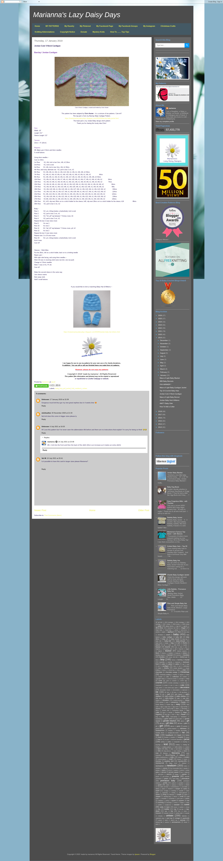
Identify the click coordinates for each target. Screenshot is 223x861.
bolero (185, 653)
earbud (161, 702)
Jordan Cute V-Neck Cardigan (171, 394)
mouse (179, 759)
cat (179, 666)
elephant (158, 708)
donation (165, 700)
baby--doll (158, 641)
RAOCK (181, 785)
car (159, 666)
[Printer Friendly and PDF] (41, 386)
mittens (182, 755)
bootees (186, 655)
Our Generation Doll (175, 768)
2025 (160, 318)
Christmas (184, 672)
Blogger (152, 854)
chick (178, 670)
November (164, 343)
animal (176, 630)
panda (185, 768)
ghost (182, 721)
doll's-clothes (169, 696)
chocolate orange (171, 672)
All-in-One (159, 628)
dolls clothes (181, 696)
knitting (178, 744)
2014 (160, 424)
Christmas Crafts (168, 26)
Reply (44, 406)
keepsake (177, 741)
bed (181, 647)
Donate (84, 32)
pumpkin (181, 783)
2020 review (185, 624)
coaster (160, 676)
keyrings (158, 744)
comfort (184, 676)
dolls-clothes (169, 698)
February (163, 372)
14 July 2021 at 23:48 (66, 442)
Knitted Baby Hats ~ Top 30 (177, 546)
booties (162, 657)
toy (172, 811)
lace (159, 749)
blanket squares (182, 651)
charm (164, 670)
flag (178, 714)
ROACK (170, 788)
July (162, 356)
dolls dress (159, 698)
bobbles (171, 653)
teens (175, 807)
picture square (173, 772)
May (162, 363)
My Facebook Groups (128, 26)
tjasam (137, 854)
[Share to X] (55, 385)
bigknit (160, 651)
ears (167, 702)
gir (156, 726)
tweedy (187, 813)
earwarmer (174, 702)
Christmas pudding (165, 674)
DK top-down (183, 692)
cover (160, 680)
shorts (158, 794)
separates (165, 792)
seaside (181, 790)
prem (166, 778)
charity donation (178, 668)
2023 (160, 325)
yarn (157, 824)
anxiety (158, 632)
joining (163, 741)
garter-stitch (178, 718)
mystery (158, 761)
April (162, 366)
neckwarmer (160, 766)
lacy (166, 749)
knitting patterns (166, 747)
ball (179, 643)
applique (170, 632)
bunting (180, 660)
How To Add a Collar (167, 407)
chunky (175, 674)
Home (37, 26)
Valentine (184, 816)
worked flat (159, 822)
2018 (160, 411)
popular (184, 774)
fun (163, 716)
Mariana (165, 753)
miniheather (46, 413)
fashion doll (165, 710)
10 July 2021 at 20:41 (55, 458)
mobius (180, 757)
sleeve (175, 796)
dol (163, 694)
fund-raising (174, 716)
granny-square (160, 728)
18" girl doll (159, 622)
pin (182, 772)
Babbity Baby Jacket (174, 517)
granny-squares (172, 728)
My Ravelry (69, 26)
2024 (160, 322)
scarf (157, 791)
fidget (185, 712)
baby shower (175, 639)
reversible (184, 786)
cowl (167, 680)
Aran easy (186, 632)
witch (166, 820)
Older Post (143, 510)
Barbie (185, 643)
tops (166, 811)
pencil (170, 770)
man (157, 753)
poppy (177, 774)
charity (166, 668)
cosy (187, 678)
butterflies (162, 662)
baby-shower (180, 641)
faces (157, 710)
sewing (173, 792)
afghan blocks (170, 626)
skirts (185, 794)
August (163, 353)
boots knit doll (173, 657)
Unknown (45, 399)
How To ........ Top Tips (119, 32)
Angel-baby (168, 630)
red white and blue (163, 786)
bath (169, 645)
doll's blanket (178, 694)
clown (187, 674)
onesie (165, 768)
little (159, 751)
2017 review (166, 624)
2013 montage (169, 622)
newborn (78, 388)
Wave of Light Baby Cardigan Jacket (173, 387)
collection (175, 677)
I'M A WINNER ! (165, 384)
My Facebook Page (104, 26)
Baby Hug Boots (173, 487)
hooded (166, 737)
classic (182, 674)
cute (182, 685)
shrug (164, 794)
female (170, 712)
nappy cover (173, 763)
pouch (157, 776)
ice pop (167, 739)
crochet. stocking (173, 683)
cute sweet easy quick (171, 687)
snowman (171, 798)
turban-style (179, 813)
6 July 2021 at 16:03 (57, 426)
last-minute (179, 749)
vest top (169, 818)
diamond (184, 690)
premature (185, 778)
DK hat (167, 692)
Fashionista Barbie (177, 710)
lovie (185, 751)
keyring (185, 741)
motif (171, 759)
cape (188, 664)
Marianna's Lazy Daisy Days (76, 15)
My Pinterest (85, 26)
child (184, 670)
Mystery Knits (99, 32)
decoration (184, 687)
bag (172, 643)
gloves (172, 726)
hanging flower (160, 732)
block (157, 653)
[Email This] (50, 385)
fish (173, 714)
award (168, 635)
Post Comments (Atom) (53, 515)
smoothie (163, 798)
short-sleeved (183, 792)
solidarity (160, 800)
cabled (170, 664)
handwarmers (160, 730)
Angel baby (159, 630)
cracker (174, 680)
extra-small (170, 708)
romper (177, 789)
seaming (173, 790)
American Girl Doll (172, 628)
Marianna (176, 753)
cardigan (165, 666)
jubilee (169, 741)
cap (183, 664)
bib (176, 649)
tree (179, 811)
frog (157, 716)
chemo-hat (171, 670)
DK (157, 692)
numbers (158, 768)
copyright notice (160, 678)
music (185, 759)
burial (187, 660)
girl (64, 388)
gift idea (169, 723)
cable (163, 664)
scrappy (166, 790)
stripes (182, 802)
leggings (187, 749)
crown (166, 685)
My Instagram (149, 26)
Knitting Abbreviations (44, 32)
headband (169, 735)
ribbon (163, 788)
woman (182, 820)
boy (61, 388)
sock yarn (180, 798)
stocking (161, 802)
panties (158, 770)
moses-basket (162, 759)
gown (178, 726)
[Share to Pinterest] (59, 385)
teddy (162, 807)
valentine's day (160, 818)
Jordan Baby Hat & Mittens (169, 400)
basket (158, 645)
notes (185, 766)
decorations (176, 690)
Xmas (185, 822)
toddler (166, 809)
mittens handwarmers (162, 757)
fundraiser (184, 716)
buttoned (177, 662)
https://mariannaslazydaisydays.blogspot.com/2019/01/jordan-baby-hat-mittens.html (92, 332)
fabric (177, 708)
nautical (184, 763)
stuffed (160, 804)
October (163, 347)
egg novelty (184, 706)
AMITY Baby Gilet (166, 403)
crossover (158, 685)
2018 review (176, 624)
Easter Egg (170, 704)
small (181, 796)
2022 (160, 328)
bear (176, 647)
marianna (51, 442)
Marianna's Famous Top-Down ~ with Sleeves (176, 533)
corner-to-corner (172, 678)
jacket (68, 388)
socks (187, 798)
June (162, 359)
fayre (164, 712)
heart (179, 735)
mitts (172, 757)
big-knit (181, 649)
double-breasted (177, 700)
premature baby (167, 781)
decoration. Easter (165, 690)
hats (157, 735)
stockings (169, 802)
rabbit (167, 785)
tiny (159, 809)
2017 (160, 414)
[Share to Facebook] (57, 385)
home (187, 735)
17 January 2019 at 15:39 (59, 399)
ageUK (185, 626)
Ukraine (160, 816)
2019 (160, 338)
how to (160, 739)
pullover (174, 783)
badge (166, 643)
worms (167, 822)
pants (164, 770)
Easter (183, 702)
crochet (159, 683)
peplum (176, 770)
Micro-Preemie (170, 755)
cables (177, 664)
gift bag (162, 723)
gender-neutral (169, 721)
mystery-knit (160, 763)
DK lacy (174, 692)
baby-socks (159, 643)
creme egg (183, 680)
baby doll (179, 637)
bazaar (158, 647)
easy (178, 704)
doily (157, 694)
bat (164, 645)
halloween (183, 728)
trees (185, 811)
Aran (179, 632)
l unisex (187, 747)
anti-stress (184, 630)
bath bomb (177, 645)
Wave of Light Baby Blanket (170, 378)
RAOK (187, 785)
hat (183, 732)
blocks (164, 653)
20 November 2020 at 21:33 (62, 413)
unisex (84, 388)
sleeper (158, 796)
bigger (187, 649)
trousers (158, 813)
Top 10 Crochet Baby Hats (169, 391)
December (164, 340)
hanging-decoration (173, 732)
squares (181, 800)
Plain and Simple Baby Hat (177, 603)
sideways (171, 794)
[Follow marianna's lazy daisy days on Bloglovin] (166, 464)
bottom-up (183, 657)
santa (185, 789)
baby (57, 388)
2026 (160, 315)
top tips (181, 809)
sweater (177, 805)
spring (167, 800)
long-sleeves (167, 751)
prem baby (176, 778)
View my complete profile (165, 121)
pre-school (166, 776)
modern (186, 757)
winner (160, 820)
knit (73, 388)
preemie (175, 776)
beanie (167, 647)
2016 (160, 418)
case (174, 666)
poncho (169, 774)
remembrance (175, 786)
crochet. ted (183, 683)
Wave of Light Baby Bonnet (170, 397)
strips (187, 802)
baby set (165, 639)
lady (172, 749)
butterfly (170, 662)
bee (186, 647)
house (187, 737)
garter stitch (168, 719)
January (163, 375)
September (164, 350)
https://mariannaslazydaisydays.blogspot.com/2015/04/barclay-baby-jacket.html (92, 118)
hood (159, 737)
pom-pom (160, 774)
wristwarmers (176, 822)
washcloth (186, 818)
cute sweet (159, 687)
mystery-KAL (182, 761)
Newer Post (40, 510)
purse (187, 783)
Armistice (160, 634)
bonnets (178, 655)
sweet (186, 804)
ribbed (157, 788)
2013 (160, 427)
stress (176, 802)
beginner (158, 649)
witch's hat (174, 820)
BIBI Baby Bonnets (166, 381)
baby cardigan (167, 637)
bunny (173, 660)
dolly (178, 698)
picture (164, 772)
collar (167, 676)
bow (157, 660)
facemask (184, 708)
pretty (165, 783)
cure (176, 685)
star (188, 800)
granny (185, 726)
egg (162, 706)
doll (168, 694)
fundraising (159, 718)
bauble (185, 645)
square (173, 800)
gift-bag (180, 723)
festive (177, 712)
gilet (185, 723)
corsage (181, 678)
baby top (184, 639)
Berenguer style (167, 649)
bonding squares (160, 655)
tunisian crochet (168, 813)
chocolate (159, 672)
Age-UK (178, 626)
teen (168, 807)
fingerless (159, 714)
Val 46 (44, 458)
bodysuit (177, 653)
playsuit (187, 772)
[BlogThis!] (53, 385)
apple (163, 632)
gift (188, 721)
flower (183, 714)
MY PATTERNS (52, 26)
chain (159, 668)
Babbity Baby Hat (173, 560)
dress (187, 700)
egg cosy (167, 706)
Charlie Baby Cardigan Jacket (178, 575)
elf (163, 708)
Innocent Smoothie (176, 739)
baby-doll (167, 641)
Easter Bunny (160, 704)
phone (182, 770)
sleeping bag (167, 796)
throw (187, 807)
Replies (46, 438)
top (175, 809)
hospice (173, 737)
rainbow (174, 785)
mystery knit (169, 761)
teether (182, 807)
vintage (177, 818)
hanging (170, 730)
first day (167, 714)
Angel (183, 628)
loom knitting (177, 751)
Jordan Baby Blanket (174, 473)
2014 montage (180, 622)
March (162, 369)
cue (171, 685)
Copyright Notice (67, 32)
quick (160, 785)
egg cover (175, 706)
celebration (186, 666)
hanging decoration (181, 730)
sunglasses (168, 804)
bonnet (170, 655)
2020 (160, 334)
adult (159, 626)
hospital (180, 737)
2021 (160, 331)
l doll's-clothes (178, 747)
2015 (160, 421)
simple (179, 794)
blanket (168, 651)
